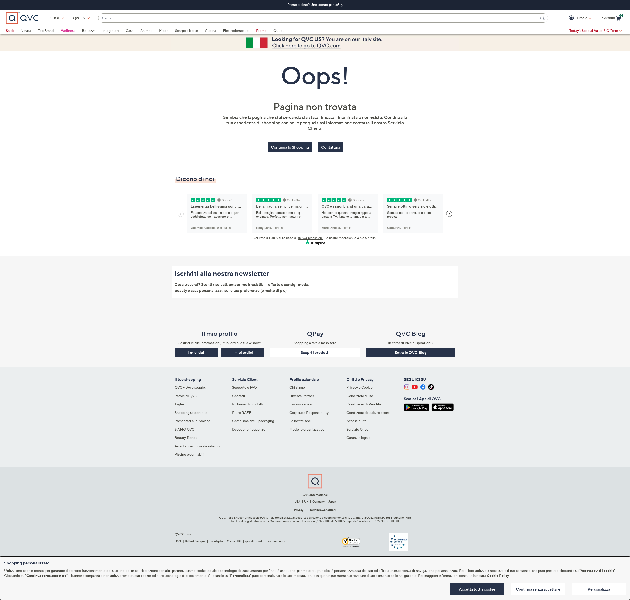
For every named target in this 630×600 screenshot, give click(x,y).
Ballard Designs (195, 541)
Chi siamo (297, 387)
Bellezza (88, 30)
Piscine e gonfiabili (189, 454)
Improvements (275, 541)
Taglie (179, 404)
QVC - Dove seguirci (191, 387)
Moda (163, 30)
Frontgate (216, 541)
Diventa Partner (301, 396)
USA (297, 501)
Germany (318, 501)
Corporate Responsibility (309, 412)
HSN (178, 541)
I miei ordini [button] (242, 352)
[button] (572, 18)
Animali (146, 30)
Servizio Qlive (357, 429)
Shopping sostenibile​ (191, 412)
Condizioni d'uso (359, 396)
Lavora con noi (300, 404)
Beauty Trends (186, 437)
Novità (26, 30)
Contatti (238, 396)
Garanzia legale (358, 437)
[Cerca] (543, 18)
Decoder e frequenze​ (248, 429)
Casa (129, 30)
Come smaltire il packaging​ (253, 421)
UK (306, 501)
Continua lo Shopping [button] (290, 147)
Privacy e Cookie (359, 387)
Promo (261, 30)
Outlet (278, 30)
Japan (332, 501)
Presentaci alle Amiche (192, 421)
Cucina (210, 30)
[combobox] (318, 18)
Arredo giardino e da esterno (197, 446)
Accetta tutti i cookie (477, 589)
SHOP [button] (55, 18)
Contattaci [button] (330, 147)
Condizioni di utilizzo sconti (368, 412)
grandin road (253, 541)
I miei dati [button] (196, 352)
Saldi (10, 30)
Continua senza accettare (538, 589)
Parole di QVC (186, 396)
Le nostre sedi (300, 421)
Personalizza (599, 589)
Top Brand (46, 30)
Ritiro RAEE (241, 412)
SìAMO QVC (184, 429)
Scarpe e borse (186, 30)
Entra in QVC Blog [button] (410, 352)
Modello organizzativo (306, 429)
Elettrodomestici (236, 30)
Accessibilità (356, 421)
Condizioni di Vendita (363, 404)
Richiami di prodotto (248, 404)
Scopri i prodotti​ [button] (315, 352)
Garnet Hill (234, 541)
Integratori (110, 30)
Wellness (68, 30)
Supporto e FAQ (244, 387)
